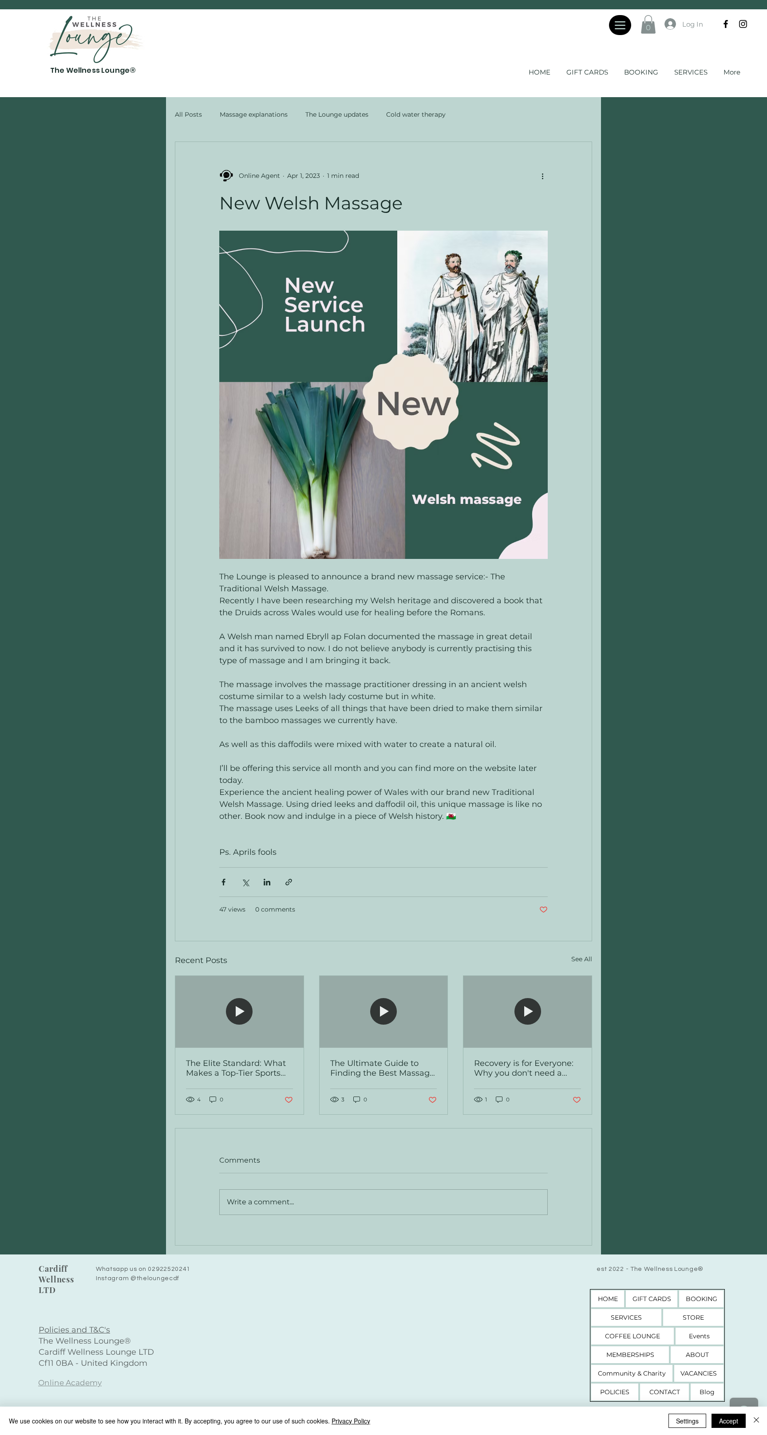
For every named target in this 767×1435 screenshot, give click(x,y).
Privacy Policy (351, 1420)
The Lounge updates (336, 114)
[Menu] (620, 25)
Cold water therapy (416, 114)
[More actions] (542, 175)
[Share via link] (289, 882)
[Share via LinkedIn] (267, 882)
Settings (687, 1420)
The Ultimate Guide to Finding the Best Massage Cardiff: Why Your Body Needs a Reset (382, 1068)
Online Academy (70, 1382)
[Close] (756, 1421)
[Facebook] (725, 24)
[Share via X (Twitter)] (245, 882)
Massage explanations (254, 114)
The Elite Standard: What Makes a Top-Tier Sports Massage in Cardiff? (236, 1068)
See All (581, 959)
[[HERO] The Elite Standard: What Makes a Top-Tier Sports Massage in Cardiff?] (239, 1012)
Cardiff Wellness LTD (56, 1279)
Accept (728, 1420)
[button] (648, 24)
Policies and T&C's (74, 1330)
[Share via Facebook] (223, 882)
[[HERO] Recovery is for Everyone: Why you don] (527, 1012)
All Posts (188, 114)
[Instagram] (743, 24)
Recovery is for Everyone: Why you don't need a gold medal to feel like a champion (523, 1068)
